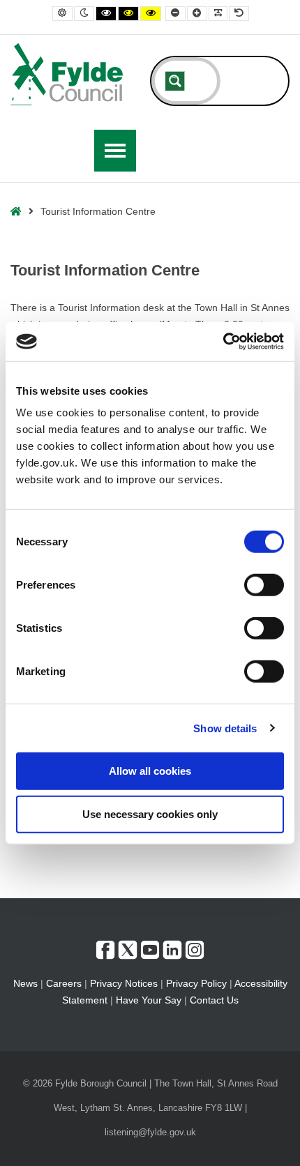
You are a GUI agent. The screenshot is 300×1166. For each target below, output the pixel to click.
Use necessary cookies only (150, 813)
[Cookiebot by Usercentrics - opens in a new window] (223, 342)
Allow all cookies (150, 771)
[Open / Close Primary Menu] (115, 151)
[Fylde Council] (66, 74)
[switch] (264, 585)
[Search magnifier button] (175, 81)
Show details (225, 728)
